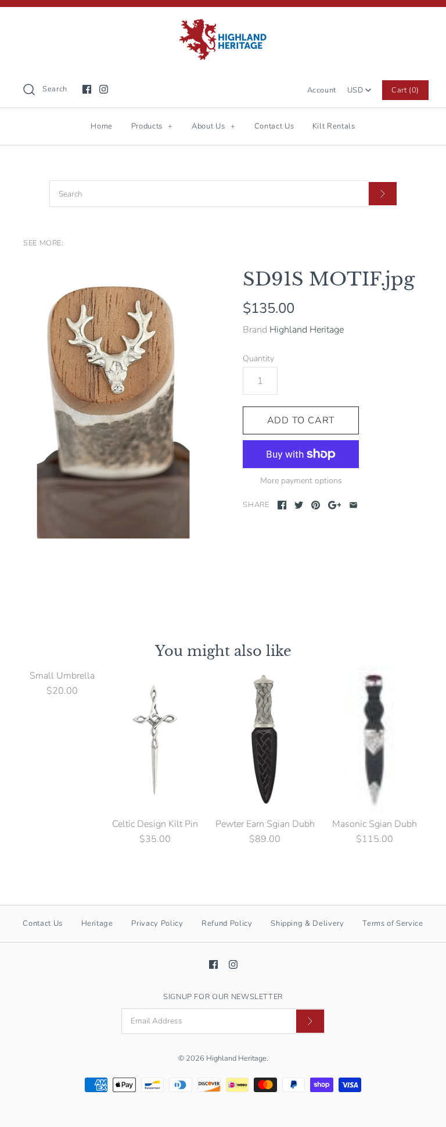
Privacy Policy (157, 923)
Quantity (258, 358)
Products (152, 126)
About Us (213, 126)
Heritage (97, 923)
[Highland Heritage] (223, 25)
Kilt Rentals (333, 126)
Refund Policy (227, 923)
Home (102, 126)
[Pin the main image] (315, 505)
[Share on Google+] (334, 505)
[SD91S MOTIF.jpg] (113, 403)
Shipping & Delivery (307, 923)
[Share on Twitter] (298, 505)
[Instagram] (103, 89)
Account (321, 90)
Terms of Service (392, 923)
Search (54, 89)
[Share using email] (353, 505)
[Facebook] (86, 89)
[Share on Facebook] (282, 505)
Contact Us (274, 126)
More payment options (301, 481)
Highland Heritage (306, 329)
